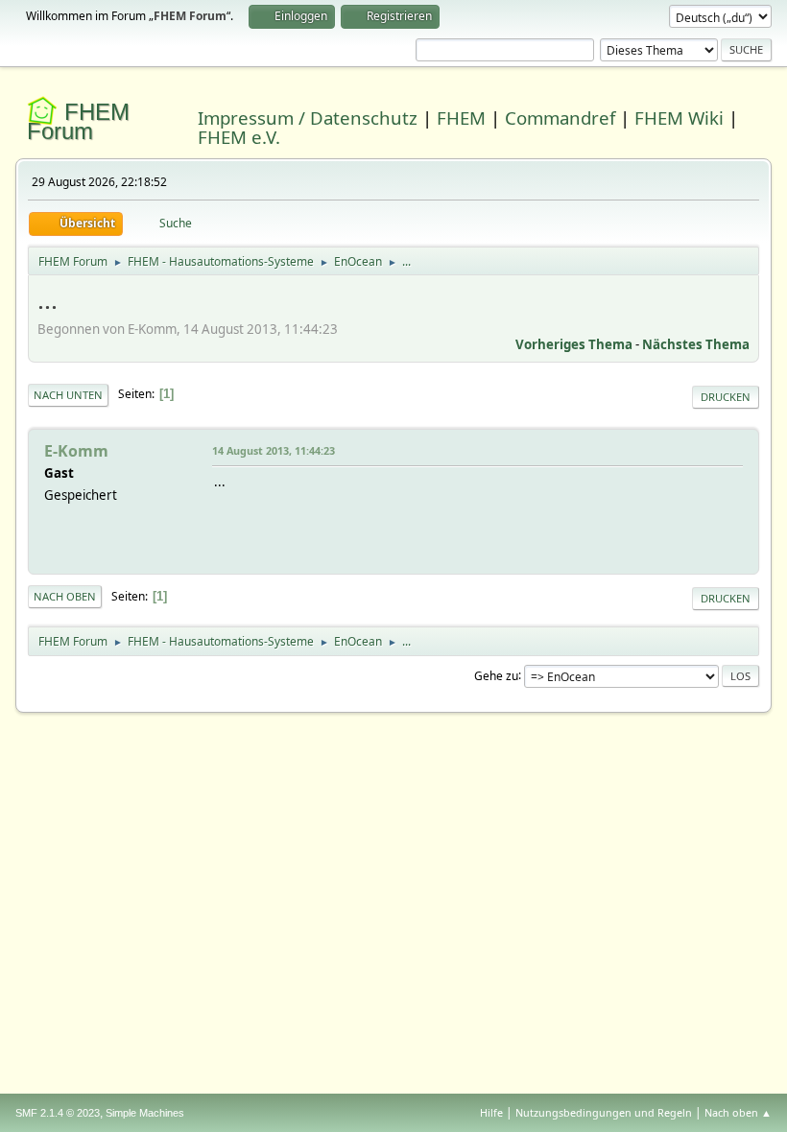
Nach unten (68, 395)
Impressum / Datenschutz (307, 118)
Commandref (560, 118)
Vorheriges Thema (573, 344)
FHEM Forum (78, 121)
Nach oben (65, 596)
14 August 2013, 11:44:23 (273, 450)
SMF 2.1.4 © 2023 (57, 1113)
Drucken (726, 396)
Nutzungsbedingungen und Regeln (603, 1112)
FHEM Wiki (679, 118)
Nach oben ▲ (738, 1112)
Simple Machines (145, 1113)
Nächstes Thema (696, 344)
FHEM (461, 118)
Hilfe (491, 1112)
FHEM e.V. (239, 137)
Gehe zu (496, 675)
